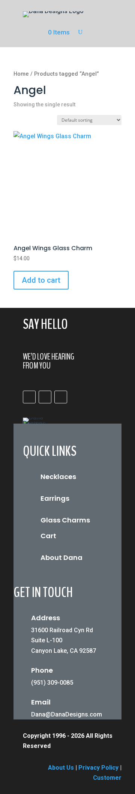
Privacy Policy (98, 767)
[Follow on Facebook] (29, 397)
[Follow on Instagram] (45, 397)
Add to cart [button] (41, 280)
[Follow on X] (60, 397)
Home (21, 73)
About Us (61, 767)
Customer (107, 777)
